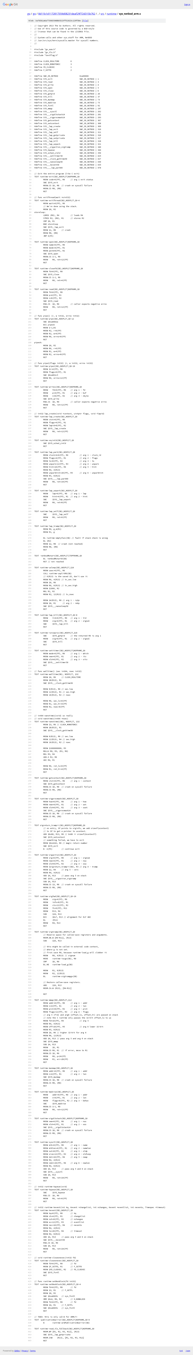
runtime (112, 13)
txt (181, 1350)
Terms (33, 1350)
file (85, 20)
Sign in (187, 4)
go (28, 13)
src (102, 13)
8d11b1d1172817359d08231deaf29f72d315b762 (66, 13)
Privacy (24, 1350)
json (188, 1350)
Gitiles (17, 1350)
